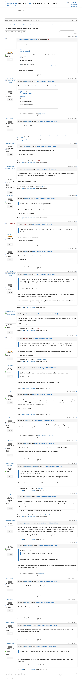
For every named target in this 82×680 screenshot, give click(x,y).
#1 (76, 36)
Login (24, 3)
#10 (76, 311)
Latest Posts (8, 20)
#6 (76, 195)
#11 (76, 335)
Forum (29, 3)
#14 (76, 417)
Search (37, 20)
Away (10, 52)
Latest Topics (17, 20)
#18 (76, 520)
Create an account (30, 75)
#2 (76, 78)
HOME (19, 3)
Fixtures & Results (50, 3)
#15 (76, 440)
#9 (76, 271)
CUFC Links (21, 10)
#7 (76, 221)
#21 (76, 599)
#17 (76, 493)
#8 (76, 248)
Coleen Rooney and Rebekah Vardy (28, 39)
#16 (76, 463)
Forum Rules (26, 20)
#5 (76, 166)
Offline (10, 91)
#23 (76, 643)
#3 (76, 118)
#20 (76, 578)
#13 (76, 391)
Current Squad (38, 3)
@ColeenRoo (22, 96)
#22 (76, 622)
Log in (22, 75)
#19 (76, 542)
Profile (32, 20)
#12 (76, 365)
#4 (76, 143)
